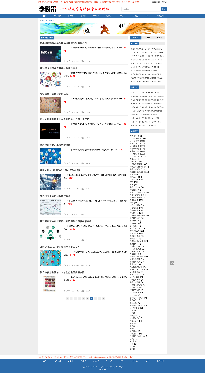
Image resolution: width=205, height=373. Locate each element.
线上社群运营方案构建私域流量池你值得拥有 (63, 43)
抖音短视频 (134, 208)
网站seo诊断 (134, 149)
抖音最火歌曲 (135, 318)
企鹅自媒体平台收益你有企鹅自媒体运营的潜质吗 (147, 107)
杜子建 (132, 313)
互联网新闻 (134, 180)
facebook (133, 295)
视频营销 (133, 239)
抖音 (131, 344)
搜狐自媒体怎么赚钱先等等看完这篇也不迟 (145, 93)
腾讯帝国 (133, 300)
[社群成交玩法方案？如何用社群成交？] (50, 258)
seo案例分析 (134, 154)
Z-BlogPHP (102, 369)
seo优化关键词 (135, 138)
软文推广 (108, 16)
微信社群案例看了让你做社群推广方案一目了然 (64, 119)
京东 (131, 310)
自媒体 (70, 16)
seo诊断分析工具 (136, 156)
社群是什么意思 (136, 287)
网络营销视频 (135, 282)
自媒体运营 (134, 200)
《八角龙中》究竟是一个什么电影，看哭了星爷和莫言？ (149, 56)
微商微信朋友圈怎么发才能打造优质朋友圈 (62, 272)
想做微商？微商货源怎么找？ (55, 94)
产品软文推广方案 (136, 241)
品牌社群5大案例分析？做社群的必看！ (60, 170)
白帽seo (133, 159)
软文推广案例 (135, 290)
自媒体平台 (134, 213)
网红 (131, 203)
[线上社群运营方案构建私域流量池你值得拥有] (50, 54)
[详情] (72, 76)
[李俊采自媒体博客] (75, 9)
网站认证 (133, 177)
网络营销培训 (135, 169)
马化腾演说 (134, 334)
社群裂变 (133, 226)
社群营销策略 (135, 205)
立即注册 (157, 2)
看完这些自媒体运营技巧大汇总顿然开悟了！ (146, 125)
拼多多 (132, 339)
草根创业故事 (135, 272)
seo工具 (96, 16)
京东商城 (133, 303)
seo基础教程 (134, 146)
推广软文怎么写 (136, 228)
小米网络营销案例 (136, 298)
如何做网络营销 (136, 164)
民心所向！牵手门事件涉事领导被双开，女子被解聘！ (149, 60)
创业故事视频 (135, 259)
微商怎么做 (134, 233)
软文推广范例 (135, 246)
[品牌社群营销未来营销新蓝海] (50, 156)
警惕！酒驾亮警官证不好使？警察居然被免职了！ (147, 63)
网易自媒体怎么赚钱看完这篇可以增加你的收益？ (147, 103)
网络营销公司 (135, 218)
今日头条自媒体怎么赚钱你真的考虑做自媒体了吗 (147, 100)
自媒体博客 (134, 210)
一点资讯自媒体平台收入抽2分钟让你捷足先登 (146, 111)
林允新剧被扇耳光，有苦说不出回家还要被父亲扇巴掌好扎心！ (152, 49)
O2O (131, 182)
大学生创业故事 (136, 275)
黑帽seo (133, 328)
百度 (131, 174)
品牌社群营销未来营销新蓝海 (55, 145)
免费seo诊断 (134, 151)
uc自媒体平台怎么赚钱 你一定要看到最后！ (145, 114)
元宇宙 (132, 346)
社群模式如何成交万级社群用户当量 (59, 68)
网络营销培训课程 (136, 172)
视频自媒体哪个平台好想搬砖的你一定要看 (145, 118)
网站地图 (164, 2)
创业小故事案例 (136, 195)
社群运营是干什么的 (137, 215)
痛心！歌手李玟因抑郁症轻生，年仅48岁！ (145, 67)
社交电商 (133, 223)
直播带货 (133, 254)
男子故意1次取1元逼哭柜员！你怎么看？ (144, 70)
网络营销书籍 (135, 187)
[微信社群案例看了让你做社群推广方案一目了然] (50, 131)
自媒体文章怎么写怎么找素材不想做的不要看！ (146, 122)
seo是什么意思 (135, 249)
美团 (131, 323)
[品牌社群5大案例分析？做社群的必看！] (50, 182)
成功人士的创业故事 (137, 192)
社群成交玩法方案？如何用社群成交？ (60, 247)
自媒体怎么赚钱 (136, 197)
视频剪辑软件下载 (136, 305)
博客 (121, 16)
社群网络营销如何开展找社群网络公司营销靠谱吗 (66, 221)
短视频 (83, 16)
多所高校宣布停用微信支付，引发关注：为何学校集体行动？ (151, 81)
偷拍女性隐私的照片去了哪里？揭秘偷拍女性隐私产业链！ (150, 74)
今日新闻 (57, 16)
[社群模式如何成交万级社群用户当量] (50, 80)
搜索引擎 (133, 136)
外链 (131, 185)
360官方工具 (134, 231)
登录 (152, 2)
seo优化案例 (134, 277)
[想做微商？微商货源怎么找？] (50, 105)
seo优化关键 (134, 308)
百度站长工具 (135, 251)
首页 (45, 16)
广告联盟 (133, 162)
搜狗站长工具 (135, 236)
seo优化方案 (134, 292)
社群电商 (133, 221)
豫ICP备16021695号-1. (116, 367)
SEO (147, 16)
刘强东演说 (134, 321)
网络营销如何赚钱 (136, 257)
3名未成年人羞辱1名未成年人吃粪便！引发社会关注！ (149, 78)
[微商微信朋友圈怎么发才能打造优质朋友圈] (50, 284)
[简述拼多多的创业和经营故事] (50, 207)
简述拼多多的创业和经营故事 (55, 196)
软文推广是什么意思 (137, 269)
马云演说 (133, 331)
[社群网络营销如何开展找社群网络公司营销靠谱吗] (50, 233)
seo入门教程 (134, 141)
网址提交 (133, 190)
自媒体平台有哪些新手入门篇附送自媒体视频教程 (147, 96)
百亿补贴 (133, 341)
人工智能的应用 (136, 267)
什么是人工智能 (136, 285)
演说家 (132, 326)
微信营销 (133, 264)
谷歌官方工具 (135, 262)
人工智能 (134, 16)
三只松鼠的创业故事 (137, 336)
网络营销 (160, 16)
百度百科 (133, 244)
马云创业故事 (135, 280)
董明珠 (132, 349)
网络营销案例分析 (136, 167)
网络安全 (133, 316)
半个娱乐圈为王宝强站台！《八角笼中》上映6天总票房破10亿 (151, 52)
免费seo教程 (134, 144)
